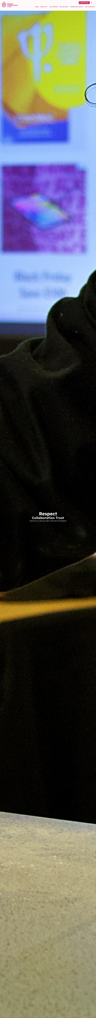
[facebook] (91, 2)
